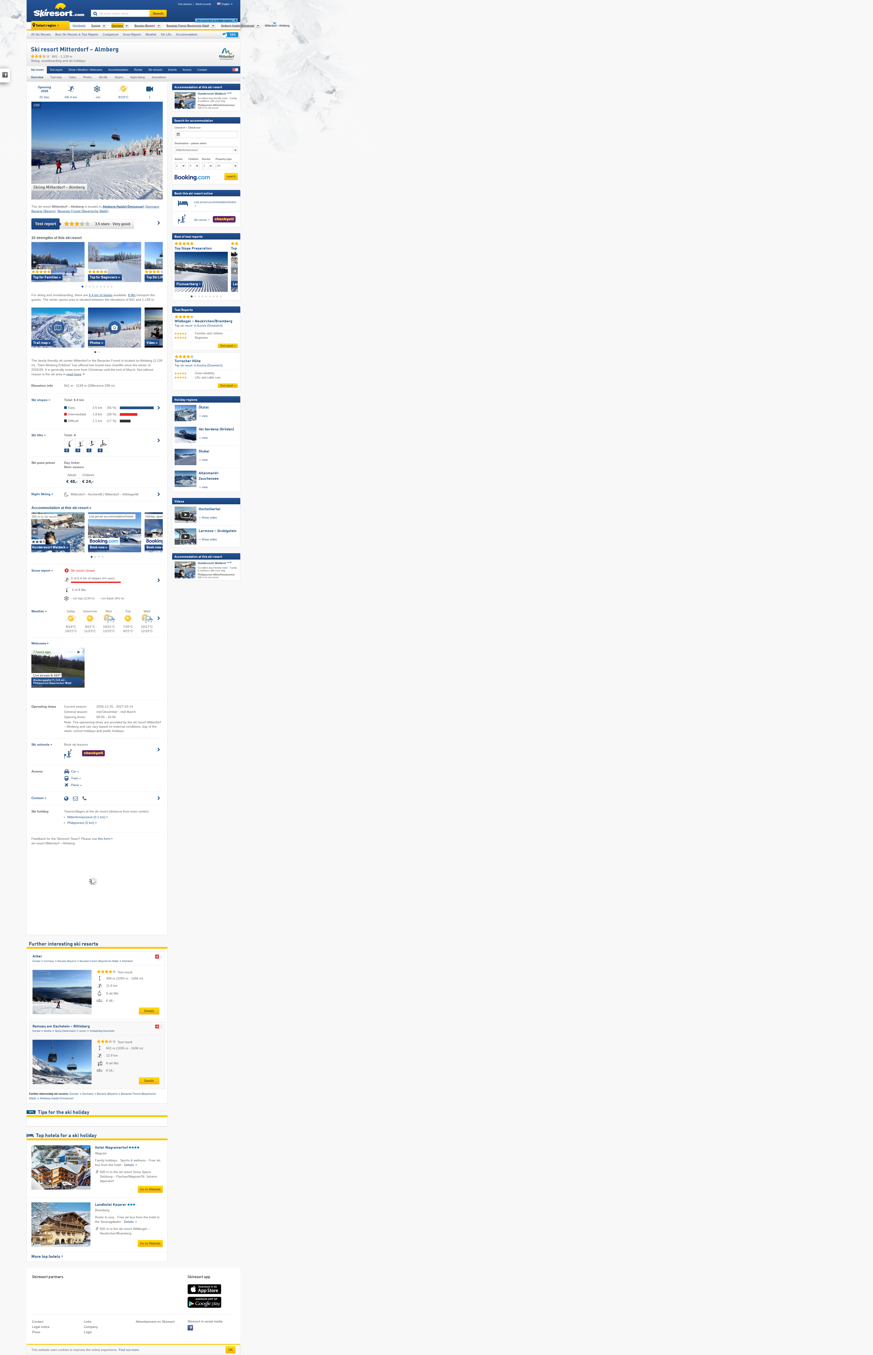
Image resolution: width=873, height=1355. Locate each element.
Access (187, 69)
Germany (152, 206)
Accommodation (186, 34)
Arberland (127, 961)
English (226, 4)
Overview (37, 77)
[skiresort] (56, 11)
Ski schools (155, 69)
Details (149, 1011)
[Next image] (234, 270)
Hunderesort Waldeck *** (214, 93)
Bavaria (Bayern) (43, 211)
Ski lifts (103, 77)
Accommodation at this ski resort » (61, 508)
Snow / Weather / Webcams (85, 69)
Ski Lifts (166, 34)
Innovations (159, 77)
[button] (192, 178)
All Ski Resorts (41, 34)
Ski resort (37, 69)
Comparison (110, 34)
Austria (47, 1030)
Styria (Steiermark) (65, 1030)
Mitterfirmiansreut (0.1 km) (86, 817)
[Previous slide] (34, 262)
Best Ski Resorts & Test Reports (76, 34)
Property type (224, 159)
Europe (36, 961)
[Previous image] (178, 270)
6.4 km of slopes (101, 295)
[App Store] (204, 1294)
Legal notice (41, 1327)
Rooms (206, 159)
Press (36, 1332)
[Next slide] (159, 262)
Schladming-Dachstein (102, 1030)
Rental (138, 69)
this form (104, 838)
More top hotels (45, 1257)
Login (88, 1332)
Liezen (82, 1030)
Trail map (56, 77)
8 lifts (131, 295)
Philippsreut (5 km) (80, 823)
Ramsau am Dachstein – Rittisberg (61, 1026)
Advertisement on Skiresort (155, 1321)
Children (193, 159)
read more (73, 374)
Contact (202, 69)
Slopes (119, 77)
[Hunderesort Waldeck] (185, 100)
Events (172, 69)
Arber (37, 956)
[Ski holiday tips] (229, 34)
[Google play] (204, 1307)
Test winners (185, 4)
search (231, 176)
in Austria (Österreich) (208, 325)
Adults (179, 159)
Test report (56, 69)
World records (203, 4)
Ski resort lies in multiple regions (214, 20)
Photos (87, 77)
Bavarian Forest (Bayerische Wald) (83, 211)
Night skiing (137, 77)
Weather (151, 34)
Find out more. (129, 1350)
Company (91, 1327)
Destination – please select (191, 143)
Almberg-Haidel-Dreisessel (56, 1098)
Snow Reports (132, 34)
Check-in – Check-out (188, 127)
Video (72, 77)
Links (87, 1321)
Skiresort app (199, 1277)
